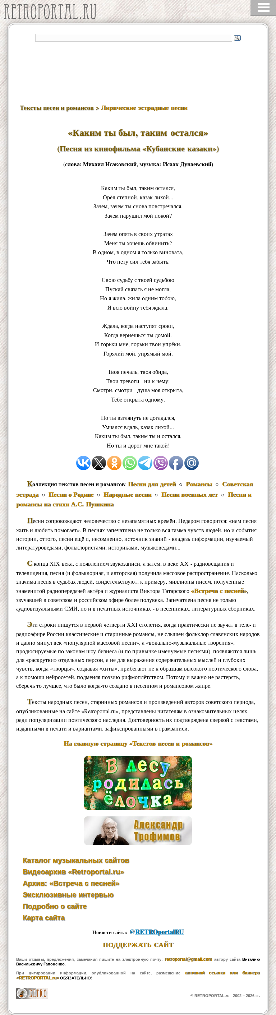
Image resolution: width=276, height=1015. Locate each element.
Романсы (199, 483)
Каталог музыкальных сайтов (76, 860)
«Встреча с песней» (219, 590)
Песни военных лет (189, 494)
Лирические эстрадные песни (144, 107)
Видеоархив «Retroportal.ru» (73, 872)
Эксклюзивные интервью (68, 895)
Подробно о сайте (55, 906)
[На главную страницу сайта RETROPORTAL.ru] (52, 13)
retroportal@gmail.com (188, 959)
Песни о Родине (71, 494)
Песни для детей (152, 483)
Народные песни (127, 494)
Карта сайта (44, 918)
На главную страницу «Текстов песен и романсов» (138, 743)
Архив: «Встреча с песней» (71, 883)
